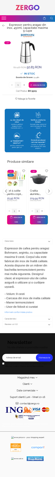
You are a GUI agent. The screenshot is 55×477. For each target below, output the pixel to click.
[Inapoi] (2, 25)
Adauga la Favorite (26, 99)
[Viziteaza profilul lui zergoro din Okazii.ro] (16, 447)
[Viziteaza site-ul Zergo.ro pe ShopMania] (35, 458)
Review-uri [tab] (11, 324)
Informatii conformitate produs (18, 312)
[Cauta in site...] (51, 18)
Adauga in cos (39, 85)
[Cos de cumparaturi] (44, 18)
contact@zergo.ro (29, 403)
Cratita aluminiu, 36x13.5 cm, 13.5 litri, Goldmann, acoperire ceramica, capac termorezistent (39, 192)
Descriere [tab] (9, 241)
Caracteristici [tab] (10, 319)
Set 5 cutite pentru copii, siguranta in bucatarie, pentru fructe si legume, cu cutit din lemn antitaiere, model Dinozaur (16, 192)
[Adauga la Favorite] (23, 172)
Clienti (26, 384)
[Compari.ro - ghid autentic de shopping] (37, 447)
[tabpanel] (27, 52)
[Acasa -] (27, 7)
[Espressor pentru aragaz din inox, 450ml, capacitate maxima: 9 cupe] (27, 52)
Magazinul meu (26, 377)
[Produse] (4, 19)
